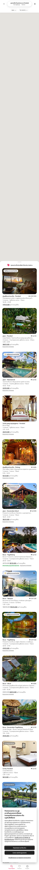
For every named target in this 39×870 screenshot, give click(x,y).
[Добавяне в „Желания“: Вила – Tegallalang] (34, 529)
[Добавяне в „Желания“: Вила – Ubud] (34, 658)
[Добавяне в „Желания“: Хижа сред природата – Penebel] (34, 398)
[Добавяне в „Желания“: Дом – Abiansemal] (34, 354)
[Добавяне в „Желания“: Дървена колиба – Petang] (34, 441)
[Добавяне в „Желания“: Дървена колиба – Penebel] (34, 270)
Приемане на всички (19, 848)
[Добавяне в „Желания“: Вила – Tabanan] (34, 573)
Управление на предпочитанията (19, 858)
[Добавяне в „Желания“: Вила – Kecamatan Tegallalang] (34, 701)
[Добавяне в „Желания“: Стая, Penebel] (34, 743)
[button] (6, 305)
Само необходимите (20, 853)
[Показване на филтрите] (35, 4)
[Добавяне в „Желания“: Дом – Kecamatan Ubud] (34, 485)
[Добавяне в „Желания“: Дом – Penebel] (34, 310)
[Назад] (4, 4)
